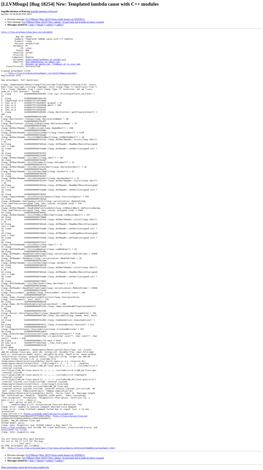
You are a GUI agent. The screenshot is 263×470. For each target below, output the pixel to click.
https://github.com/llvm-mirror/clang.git (48, 414)
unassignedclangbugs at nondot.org (46, 59)
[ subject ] (49, 24)
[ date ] (31, 24)
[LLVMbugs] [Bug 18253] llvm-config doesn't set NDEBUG (55, 19)
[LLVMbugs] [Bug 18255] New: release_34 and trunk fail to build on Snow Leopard (63, 22)
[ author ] (59, 24)
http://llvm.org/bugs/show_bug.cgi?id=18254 (26, 32)
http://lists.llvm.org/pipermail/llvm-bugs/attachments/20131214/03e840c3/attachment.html (61, 448)
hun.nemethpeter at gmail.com (43, 62)
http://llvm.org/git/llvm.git (71, 416)
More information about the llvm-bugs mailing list (25, 467)
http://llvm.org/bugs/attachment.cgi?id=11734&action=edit (43, 73)
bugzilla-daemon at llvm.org (44, 11)
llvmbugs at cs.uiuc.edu (66, 64)
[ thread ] (40, 24)
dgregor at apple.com (38, 64)
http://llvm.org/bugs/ (14, 427)
